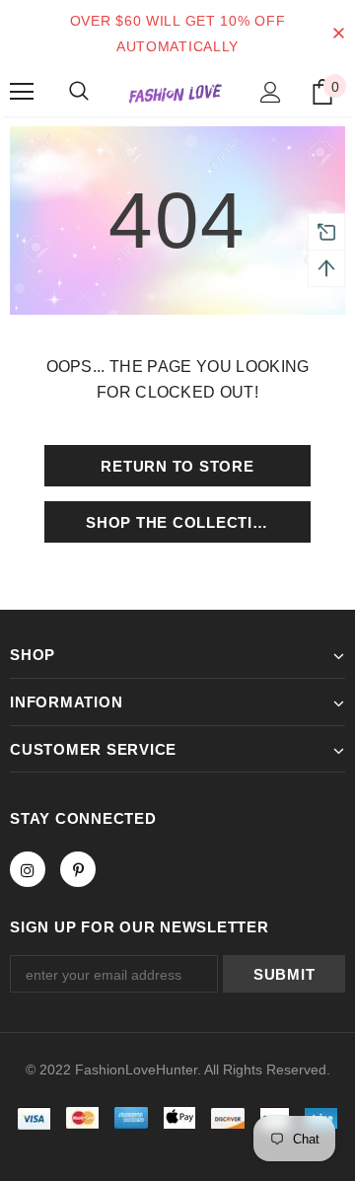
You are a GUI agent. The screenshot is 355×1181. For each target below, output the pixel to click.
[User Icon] (270, 92)
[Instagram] (27, 869)
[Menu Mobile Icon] (22, 92)
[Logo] (175, 92)
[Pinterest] (78, 869)
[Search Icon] (79, 92)
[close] (338, 33)
